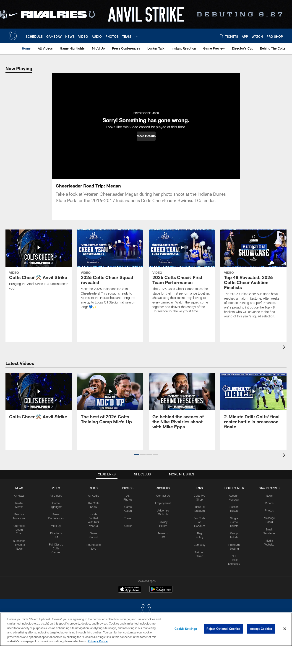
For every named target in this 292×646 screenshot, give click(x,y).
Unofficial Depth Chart (19, 529)
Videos (269, 503)
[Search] (221, 36)
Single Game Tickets (234, 522)
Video (56, 488)
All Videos (56, 495)
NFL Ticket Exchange (234, 559)
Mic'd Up (56, 525)
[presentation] (285, 347)
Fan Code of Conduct (199, 522)
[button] (146, 136)
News (19, 488)
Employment (163, 503)
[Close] (285, 629)
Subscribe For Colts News (19, 544)
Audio (94, 488)
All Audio (93, 495)
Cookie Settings (186, 628)
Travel (127, 518)
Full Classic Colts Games (56, 548)
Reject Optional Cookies (223, 628)
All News (19, 495)
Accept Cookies (261, 628)
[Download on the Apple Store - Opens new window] (129, 590)
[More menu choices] (136, 36)
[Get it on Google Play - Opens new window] (160, 591)
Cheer (128, 525)
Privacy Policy (98, 641)
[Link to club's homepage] (12, 35)
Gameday (199, 544)
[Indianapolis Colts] (146, 610)
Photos (127, 488)
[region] (146, 629)
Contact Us (163, 495)
